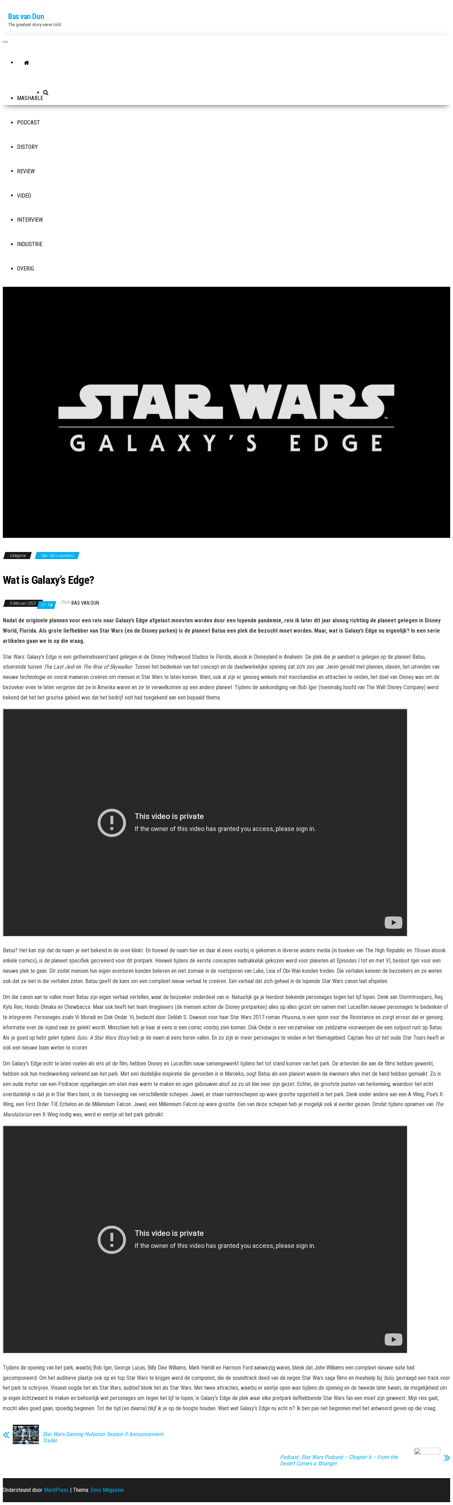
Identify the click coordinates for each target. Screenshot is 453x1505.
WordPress (56, 1490)
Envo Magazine (107, 1490)
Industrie (29, 244)
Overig (25, 268)
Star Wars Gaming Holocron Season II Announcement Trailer (102, 1437)
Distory (27, 147)
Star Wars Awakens (57, 555)
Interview (30, 219)
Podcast (28, 122)
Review (26, 171)
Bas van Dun (26, 16)
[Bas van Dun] (26, 63)
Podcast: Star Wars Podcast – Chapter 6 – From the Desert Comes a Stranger (339, 1460)
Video (24, 195)
